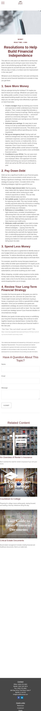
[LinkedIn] (22, 697)
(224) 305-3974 (23, 686)
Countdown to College (10, 499)
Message (4, 388)
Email (3, 376)
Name (3, 364)
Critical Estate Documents (12, 540)
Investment (20, 708)
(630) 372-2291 (22, 684)
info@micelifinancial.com (20, 694)
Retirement (20, 705)
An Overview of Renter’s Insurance (16, 457)
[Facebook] (18, 697)
